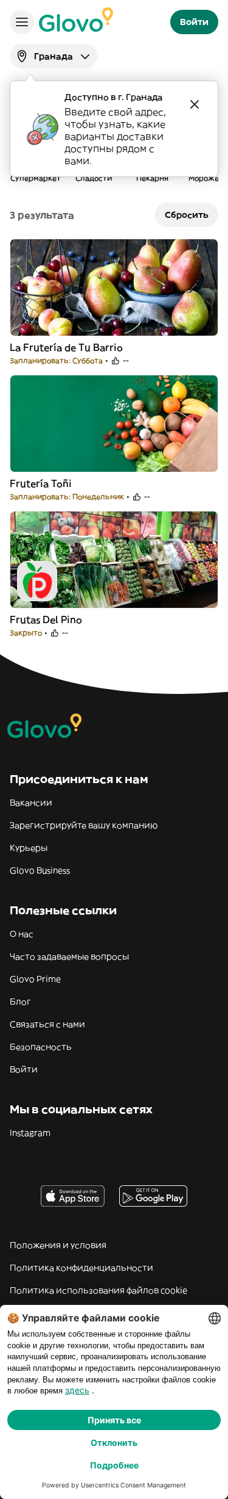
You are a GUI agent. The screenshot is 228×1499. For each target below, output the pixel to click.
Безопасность (41, 1046)
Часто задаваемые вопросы (69, 956)
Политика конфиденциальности (81, 1267)
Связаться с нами (47, 1024)
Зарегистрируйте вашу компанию (83, 825)
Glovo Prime (35, 978)
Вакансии (31, 802)
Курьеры (28, 847)
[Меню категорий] (22, 22)
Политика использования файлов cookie (98, 1290)
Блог (20, 1001)
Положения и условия (58, 1245)
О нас (21, 933)
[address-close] (194, 104)
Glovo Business (40, 870)
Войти (24, 1069)
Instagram (30, 1132)
